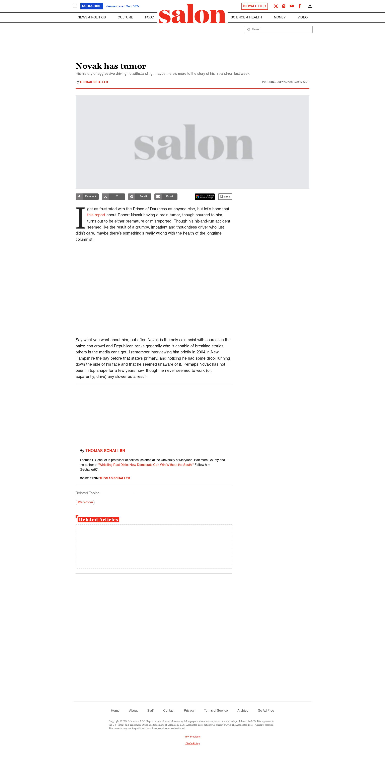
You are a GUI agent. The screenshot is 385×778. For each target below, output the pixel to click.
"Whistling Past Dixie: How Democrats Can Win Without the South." (146, 465)
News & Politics (92, 17)
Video (303, 17)
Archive (242, 710)
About (133, 710)
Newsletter (254, 6)
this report (96, 215)
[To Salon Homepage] (192, 13)
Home (115, 710)
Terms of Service (216, 710)
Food (149, 17)
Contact (168, 710)
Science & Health (246, 17)
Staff (150, 710)
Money (280, 17)
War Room (85, 502)
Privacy (189, 710)
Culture (125, 17)
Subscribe (91, 6)
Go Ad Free (266, 710)
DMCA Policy (192, 744)
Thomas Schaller (94, 82)
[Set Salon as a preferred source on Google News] (205, 196)
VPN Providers (192, 737)
